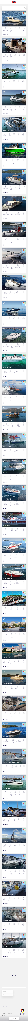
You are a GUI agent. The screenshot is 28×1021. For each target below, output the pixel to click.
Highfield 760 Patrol (8, 394)
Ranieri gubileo (7, 473)
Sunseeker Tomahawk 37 (9, 868)
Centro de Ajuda (5, 1010)
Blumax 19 (5, 262)
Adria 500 (5, 341)
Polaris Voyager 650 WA (9, 315)
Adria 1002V (6, 104)
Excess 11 (5, 841)
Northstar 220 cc (7, 578)
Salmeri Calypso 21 (8, 499)
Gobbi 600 (6, 209)
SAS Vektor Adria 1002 (9, 25)
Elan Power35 (6, 710)
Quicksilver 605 (7, 288)
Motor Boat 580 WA (8, 235)
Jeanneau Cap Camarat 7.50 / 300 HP (13, 183)
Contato (3, 1015)
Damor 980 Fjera (7, 51)
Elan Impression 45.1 (8, 815)
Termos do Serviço (6, 1011)
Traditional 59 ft (7, 631)
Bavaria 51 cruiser (7, 920)
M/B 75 (5, 604)
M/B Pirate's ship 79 (8, 420)
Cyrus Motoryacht (7, 683)
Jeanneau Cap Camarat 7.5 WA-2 (12, 762)
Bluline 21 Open (7, 367)
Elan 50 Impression (8, 947)
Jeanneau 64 (6, 657)
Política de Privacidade (7, 1013)
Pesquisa (6, 8)
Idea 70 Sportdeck (8, 736)
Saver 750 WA (6, 789)
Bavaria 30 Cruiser (8, 130)
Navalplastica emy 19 (8, 552)
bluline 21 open (7, 525)
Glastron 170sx (7, 446)
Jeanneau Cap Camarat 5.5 (10, 156)
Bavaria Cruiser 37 (8, 77)
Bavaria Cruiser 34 (8, 894)
